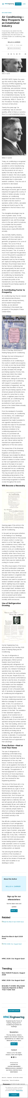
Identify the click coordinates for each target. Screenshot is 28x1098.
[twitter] (14, 54)
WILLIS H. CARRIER (14, 42)
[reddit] (17, 54)
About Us (4, 1077)
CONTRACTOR (14, 1064)
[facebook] (8, 54)
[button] (3, 4)
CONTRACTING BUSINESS (14, 1066)
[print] (25, 54)
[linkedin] (11, 54)
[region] (14, 1091)
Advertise (9, 1077)
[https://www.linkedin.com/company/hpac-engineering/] (14, 1057)
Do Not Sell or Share (18, 1077)
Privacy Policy (5, 1080)
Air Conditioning (7, 12)
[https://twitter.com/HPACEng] (16, 1057)
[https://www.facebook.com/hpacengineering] (11, 1057)
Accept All (14, 1094)
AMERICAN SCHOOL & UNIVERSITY (14, 1068)
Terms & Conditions (14, 1080)
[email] (19, 54)
